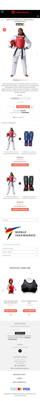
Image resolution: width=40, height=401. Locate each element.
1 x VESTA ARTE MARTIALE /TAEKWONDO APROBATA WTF (11, 153)
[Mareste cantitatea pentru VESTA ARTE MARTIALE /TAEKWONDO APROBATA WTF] (13, 106)
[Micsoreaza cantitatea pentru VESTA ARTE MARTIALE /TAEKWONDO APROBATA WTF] (8, 106)
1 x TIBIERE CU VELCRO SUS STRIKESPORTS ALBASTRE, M (29, 153)
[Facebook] (20, 350)
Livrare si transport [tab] (8, 248)
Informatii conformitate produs (11, 244)
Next (37, 54)
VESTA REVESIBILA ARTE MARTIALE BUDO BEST (10, 302)
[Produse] (2, 12)
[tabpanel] (20, 52)
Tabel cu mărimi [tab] (7, 252)
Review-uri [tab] (6, 255)
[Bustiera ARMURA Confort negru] (29, 286)
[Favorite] (32, 107)
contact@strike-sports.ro (21, 368)
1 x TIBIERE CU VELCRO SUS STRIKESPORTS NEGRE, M (28, 197)
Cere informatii (19, 117)
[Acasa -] (20, 12)
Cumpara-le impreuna (20, 165)
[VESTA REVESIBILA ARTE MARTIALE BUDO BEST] (10, 286)
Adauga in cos (23, 107)
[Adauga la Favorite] (11, 314)
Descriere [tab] (5, 220)
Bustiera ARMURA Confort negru (29, 302)
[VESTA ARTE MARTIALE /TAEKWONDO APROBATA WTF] (20, 52)
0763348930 (21, 365)
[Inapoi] (1, 20)
